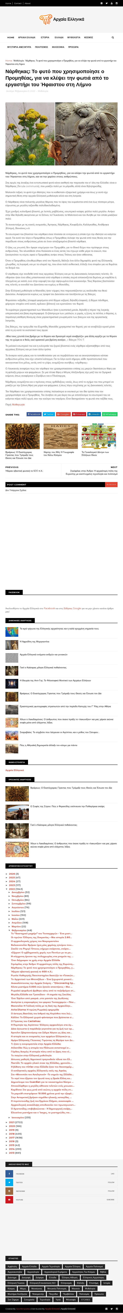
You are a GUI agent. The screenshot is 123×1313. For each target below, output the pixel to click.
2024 (12, 881)
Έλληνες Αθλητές (70, 1277)
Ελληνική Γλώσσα (16, 1283)
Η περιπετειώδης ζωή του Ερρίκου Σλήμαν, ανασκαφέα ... (42, 1101)
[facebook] (101, 3)
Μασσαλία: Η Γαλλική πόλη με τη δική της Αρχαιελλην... (41, 1005)
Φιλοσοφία (71, 1299)
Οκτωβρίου (18, 899)
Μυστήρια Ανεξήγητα (17, 1294)
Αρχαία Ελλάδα (29, 1266)
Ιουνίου (16, 915)
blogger (111, 484)
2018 (12, 1133)
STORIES (85, 1299)
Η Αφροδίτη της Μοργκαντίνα (34, 641)
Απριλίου (17, 922)
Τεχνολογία (45, 1299)
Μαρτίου (16, 926)
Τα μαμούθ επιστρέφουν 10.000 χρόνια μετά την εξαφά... (42, 1093)
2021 (12, 1122)
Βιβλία (103, 1272)
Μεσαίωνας (36, 1288)
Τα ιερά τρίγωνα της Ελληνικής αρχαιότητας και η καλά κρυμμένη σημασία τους (59, 628)
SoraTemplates (23, 1309)
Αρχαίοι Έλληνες (73, 1266)
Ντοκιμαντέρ (38, 1294)
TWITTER (19, 1182)
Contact (18, 3)
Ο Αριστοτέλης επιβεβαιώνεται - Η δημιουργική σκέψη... (41, 1108)
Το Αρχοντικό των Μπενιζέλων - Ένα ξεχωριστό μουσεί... (42, 979)
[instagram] (117, 3)
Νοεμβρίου (18, 896)
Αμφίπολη (12, 1266)
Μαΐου (15, 919)
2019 (12, 1130)
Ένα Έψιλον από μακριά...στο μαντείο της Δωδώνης (40, 998)
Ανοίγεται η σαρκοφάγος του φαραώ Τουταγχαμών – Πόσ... (43, 1002)
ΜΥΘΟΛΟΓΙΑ (73, 37)
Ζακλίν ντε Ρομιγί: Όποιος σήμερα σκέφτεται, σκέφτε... (41, 948)
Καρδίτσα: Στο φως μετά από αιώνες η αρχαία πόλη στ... (42, 1089)
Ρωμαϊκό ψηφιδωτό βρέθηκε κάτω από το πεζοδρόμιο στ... (43, 990)
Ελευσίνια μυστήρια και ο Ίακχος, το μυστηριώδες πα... (41, 1112)
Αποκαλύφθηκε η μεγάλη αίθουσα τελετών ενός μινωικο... (42, 1085)
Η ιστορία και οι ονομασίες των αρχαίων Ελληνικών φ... (41, 1036)
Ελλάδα (52, 1277)
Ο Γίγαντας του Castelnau (25, 1021)
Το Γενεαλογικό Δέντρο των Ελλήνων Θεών (95, 454)
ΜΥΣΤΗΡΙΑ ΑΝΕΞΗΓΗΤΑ (19, 47)
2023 (12, 885)
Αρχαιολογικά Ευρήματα (55, 1272)
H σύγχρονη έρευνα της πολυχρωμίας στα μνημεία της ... (42, 956)
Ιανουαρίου (18, 1117)
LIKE (112, 1174)
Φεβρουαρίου (19, 930)
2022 (12, 889)
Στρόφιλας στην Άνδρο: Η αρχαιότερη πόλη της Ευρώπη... (42, 964)
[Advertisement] (61, 562)
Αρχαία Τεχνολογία (51, 1266)
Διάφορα (40, 1277)
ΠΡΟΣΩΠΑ (73, 47)
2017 (12, 1137)
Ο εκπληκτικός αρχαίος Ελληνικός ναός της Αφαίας (39, 1070)
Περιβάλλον (68, 1294)
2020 (12, 1126)
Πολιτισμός (84, 1294)
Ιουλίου (16, 911)
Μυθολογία (19, 60)
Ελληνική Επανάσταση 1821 (43, 1283)
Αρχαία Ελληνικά (14, 770)
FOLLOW (111, 1182)
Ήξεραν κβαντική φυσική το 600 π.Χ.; (32, 971)
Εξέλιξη (80, 1283)
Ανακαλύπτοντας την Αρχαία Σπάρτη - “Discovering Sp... (43, 983)
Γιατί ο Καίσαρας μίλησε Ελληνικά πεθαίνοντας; (43, 667)
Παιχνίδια (53, 1294)
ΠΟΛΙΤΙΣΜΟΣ (41, 47)
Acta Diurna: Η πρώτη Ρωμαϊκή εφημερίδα (35, 1009)
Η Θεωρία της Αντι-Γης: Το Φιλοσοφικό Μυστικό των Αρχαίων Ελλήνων (55, 680)
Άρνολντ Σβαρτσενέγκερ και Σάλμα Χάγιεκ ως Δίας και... (41, 1032)
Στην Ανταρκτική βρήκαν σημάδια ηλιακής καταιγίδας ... (41, 1097)
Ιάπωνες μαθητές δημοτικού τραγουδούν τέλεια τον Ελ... (41, 1059)
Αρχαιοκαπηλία (15, 1272)
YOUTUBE (19, 1200)
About (28, 3)
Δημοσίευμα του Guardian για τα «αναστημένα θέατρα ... (42, 1082)
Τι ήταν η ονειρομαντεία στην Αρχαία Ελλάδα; (36, 1043)
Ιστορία (106, 1283)
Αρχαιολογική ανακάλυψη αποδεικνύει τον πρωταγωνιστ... (43, 1104)
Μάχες (23, 1288)
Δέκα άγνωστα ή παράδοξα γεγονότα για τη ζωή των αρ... (42, 1028)
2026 (12, 873)
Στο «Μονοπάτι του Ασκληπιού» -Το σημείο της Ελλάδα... (42, 1074)
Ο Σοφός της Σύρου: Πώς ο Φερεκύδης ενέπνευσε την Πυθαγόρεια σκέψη (67, 806)
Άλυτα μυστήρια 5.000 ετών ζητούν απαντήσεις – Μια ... (41, 986)
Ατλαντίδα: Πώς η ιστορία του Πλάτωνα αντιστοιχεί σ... (40, 1047)
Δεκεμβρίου (18, 892)
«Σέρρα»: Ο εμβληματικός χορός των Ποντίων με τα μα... (41, 952)
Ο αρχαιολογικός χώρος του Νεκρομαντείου (35, 941)
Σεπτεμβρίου (19, 903)
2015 (12, 1145)
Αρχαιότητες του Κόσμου (83, 1272)
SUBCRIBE (110, 1200)
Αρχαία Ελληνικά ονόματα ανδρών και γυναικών (43, 654)
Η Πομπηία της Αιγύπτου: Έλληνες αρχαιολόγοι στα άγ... (42, 1024)
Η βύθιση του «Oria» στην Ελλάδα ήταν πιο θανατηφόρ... (42, 1066)
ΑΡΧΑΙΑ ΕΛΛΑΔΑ (26, 37)
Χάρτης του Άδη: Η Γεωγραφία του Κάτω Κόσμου (59, 454)
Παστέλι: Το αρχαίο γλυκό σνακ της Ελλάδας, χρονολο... (41, 1063)
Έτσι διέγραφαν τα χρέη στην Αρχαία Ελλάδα (35, 960)
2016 (12, 1141)
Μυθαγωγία (18, 404)
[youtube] (112, 3)
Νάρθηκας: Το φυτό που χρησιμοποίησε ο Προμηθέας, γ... (42, 967)
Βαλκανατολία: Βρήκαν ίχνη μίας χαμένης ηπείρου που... (42, 945)
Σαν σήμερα (13, 1299)
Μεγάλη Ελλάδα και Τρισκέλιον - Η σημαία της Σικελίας (41, 994)
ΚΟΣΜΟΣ (88, 37)
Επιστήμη (93, 1283)
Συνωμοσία (29, 1299)
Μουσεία (76, 1288)
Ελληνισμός (66, 1283)
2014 (12, 1149)
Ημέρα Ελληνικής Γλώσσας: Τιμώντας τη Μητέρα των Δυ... (42, 1040)
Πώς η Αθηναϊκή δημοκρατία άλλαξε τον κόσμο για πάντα (48, 745)
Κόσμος (11, 1288)
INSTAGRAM (20, 1191)
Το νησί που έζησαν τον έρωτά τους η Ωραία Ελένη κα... (41, 1078)
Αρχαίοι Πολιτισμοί (94, 1266)
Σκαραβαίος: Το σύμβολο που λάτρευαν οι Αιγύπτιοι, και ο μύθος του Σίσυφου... (59, 732)
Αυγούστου (18, 907)
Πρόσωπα (99, 1294)
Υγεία (58, 1299)
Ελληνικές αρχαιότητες (93, 1277)
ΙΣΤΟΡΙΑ (45, 37)
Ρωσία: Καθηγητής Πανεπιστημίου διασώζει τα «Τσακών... (43, 975)
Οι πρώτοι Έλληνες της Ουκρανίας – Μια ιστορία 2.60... (41, 937)
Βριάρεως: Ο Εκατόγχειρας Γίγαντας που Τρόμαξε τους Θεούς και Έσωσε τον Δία (19, 455)
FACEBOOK (20, 1174)
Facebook (49, 608)
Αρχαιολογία (33, 1272)
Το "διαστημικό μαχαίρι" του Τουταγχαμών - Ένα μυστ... (41, 933)
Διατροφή (26, 1277)
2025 (12, 877)
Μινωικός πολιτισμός (56, 1288)
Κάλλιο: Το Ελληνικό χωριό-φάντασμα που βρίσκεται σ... (42, 1017)
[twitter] (107, 3)
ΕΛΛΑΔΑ (59, 37)
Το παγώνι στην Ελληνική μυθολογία (31, 1055)
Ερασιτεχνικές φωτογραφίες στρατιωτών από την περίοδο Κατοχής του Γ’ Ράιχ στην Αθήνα (65, 706)
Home (8, 3)
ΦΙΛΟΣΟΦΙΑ (58, 47)
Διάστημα (12, 1277)
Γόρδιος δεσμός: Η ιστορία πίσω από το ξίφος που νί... (41, 1051)
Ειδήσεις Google (72, 608)
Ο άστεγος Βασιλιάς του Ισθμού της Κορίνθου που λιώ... (41, 1013)
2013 (12, 1152)
